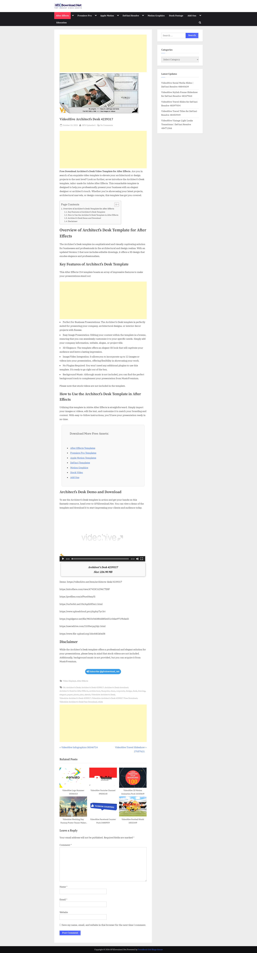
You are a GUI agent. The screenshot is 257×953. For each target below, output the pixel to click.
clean (112, 691)
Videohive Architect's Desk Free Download (78, 701)
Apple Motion (107, 15)
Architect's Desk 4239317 (93, 687)
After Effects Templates (82, 448)
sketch (87, 694)
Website (64, 912)
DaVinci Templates (80, 462)
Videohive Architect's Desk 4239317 (75, 698)
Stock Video (76, 472)
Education (61, 22)
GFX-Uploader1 (89, 125)
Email (63, 899)
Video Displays (69, 681)
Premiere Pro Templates (83, 452)
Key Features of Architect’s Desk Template (86, 212)
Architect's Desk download (116, 687)
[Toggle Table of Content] (115, 204)
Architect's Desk (73, 687)
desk (135, 691)
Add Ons (192, 15)
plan (82, 694)
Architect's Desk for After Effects (74, 691)
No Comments (106, 125)
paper (70, 694)
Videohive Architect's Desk (103, 694)
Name (63, 886)
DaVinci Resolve (131, 15)
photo (76, 694)
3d (64, 687)
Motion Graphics (156, 15)
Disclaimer (72, 221)
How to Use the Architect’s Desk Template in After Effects (93, 215)
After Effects (62, 15)
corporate (120, 691)
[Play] (63, 558)
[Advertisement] (103, 53)
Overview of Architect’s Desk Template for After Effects (88, 208)
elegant (63, 694)
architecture (94, 691)
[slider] (100, 558)
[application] (102, 537)
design (129, 691)
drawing (141, 691)
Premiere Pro (85, 15)
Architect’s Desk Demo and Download (84, 218)
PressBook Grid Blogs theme (150, 949)
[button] (102, 537)
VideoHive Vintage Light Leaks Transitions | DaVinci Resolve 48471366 (177, 124)
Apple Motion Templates (83, 457)
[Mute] (137, 558)
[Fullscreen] (141, 558)
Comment (66, 844)
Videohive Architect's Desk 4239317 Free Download (114, 698)
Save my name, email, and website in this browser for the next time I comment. (104, 925)
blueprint (105, 691)
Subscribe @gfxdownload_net (104, 671)
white (100, 701)
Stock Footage (176, 15)
